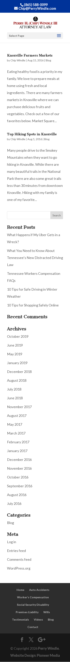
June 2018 (15, 398)
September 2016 (19, 486)
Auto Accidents (39, 589)
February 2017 (18, 442)
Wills (46, 612)
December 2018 (19, 371)
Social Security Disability (33, 604)
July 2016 (14, 503)
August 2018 (16, 380)
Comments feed (19, 559)
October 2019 (17, 336)
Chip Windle (17, 60)
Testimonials (20, 619)
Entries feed (16, 550)
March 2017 (16, 433)
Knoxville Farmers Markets (29, 55)
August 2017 (16, 415)
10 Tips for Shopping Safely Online (33, 305)
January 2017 (17, 451)
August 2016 (16, 495)
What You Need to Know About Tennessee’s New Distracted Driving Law (35, 257)
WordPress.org (18, 568)
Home (20, 589)
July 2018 (14, 389)
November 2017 (19, 407)
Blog (48, 60)
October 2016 (17, 477)
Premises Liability (27, 612)
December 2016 (19, 459)
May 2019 (14, 354)
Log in (11, 542)
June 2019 (15, 345)
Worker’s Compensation (33, 597)
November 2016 (19, 468)
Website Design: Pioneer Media (35, 655)
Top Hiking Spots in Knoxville (32, 134)
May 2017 (14, 424)
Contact (32, 627)
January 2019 (17, 363)
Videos (38, 619)
